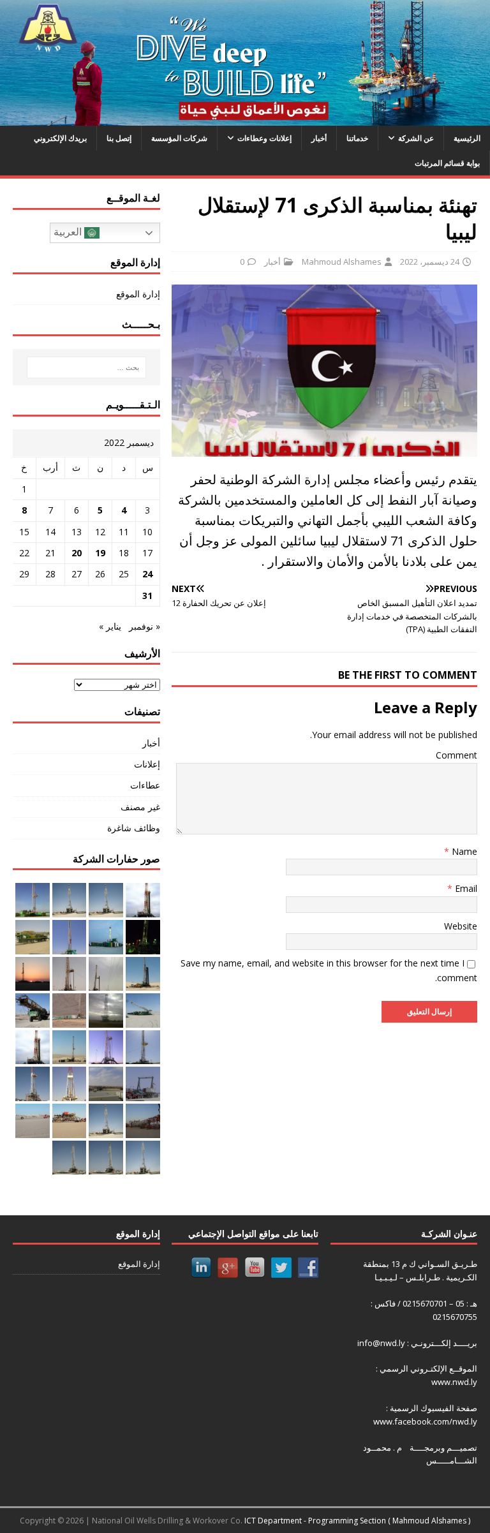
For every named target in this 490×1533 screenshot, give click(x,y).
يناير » (110, 626)
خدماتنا (357, 138)
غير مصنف (140, 807)
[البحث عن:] (86, 367)
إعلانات (147, 764)
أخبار (319, 138)
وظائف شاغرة (133, 828)
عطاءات (145, 785)
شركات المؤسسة (179, 138)
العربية (69, 232)
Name (463, 851)
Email (464, 888)
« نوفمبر (144, 626)
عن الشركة (416, 138)
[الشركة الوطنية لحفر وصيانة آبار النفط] (245, 118)
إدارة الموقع (138, 294)
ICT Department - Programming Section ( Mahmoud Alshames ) (357, 1520)
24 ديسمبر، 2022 (429, 261)
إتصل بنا (119, 138)
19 (100, 553)
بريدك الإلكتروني (60, 138)
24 (147, 574)
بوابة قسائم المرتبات (447, 163)
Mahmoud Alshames (342, 261)
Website (460, 926)
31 (147, 595)
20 (76, 553)
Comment (456, 755)
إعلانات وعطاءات (264, 138)
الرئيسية (467, 138)
